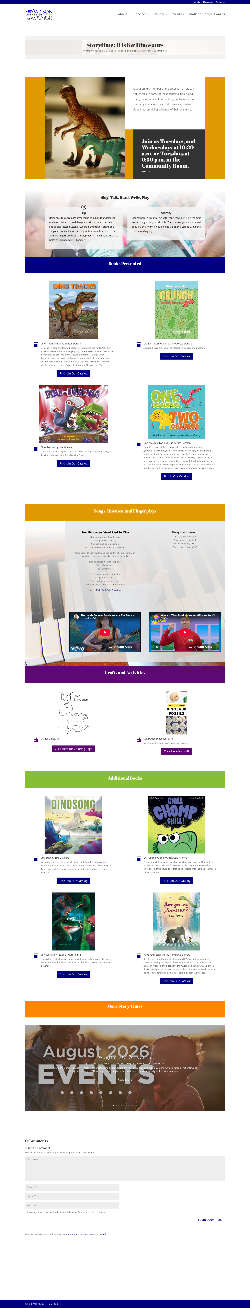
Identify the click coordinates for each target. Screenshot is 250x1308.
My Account (208, 2)
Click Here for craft (176, 751)
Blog (120, 51)
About (122, 14)
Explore (159, 14)
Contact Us (220, 2)
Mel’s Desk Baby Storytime (109, 590)
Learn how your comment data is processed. (84, 1234)
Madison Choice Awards (207, 14)
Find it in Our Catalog (73, 373)
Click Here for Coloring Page (73, 749)
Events (177, 14)
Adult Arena (121, 1063)
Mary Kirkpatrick (95, 1063)
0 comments (160, 51)
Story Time (145, 51)
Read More (125, 1079)
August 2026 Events (125, 1057)
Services (140, 14)
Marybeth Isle (93, 51)
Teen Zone (147, 1063)
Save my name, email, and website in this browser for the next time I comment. (67, 1212)
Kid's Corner (131, 51)
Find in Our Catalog (176, 476)
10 (136, 1105)
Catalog (197, 2)
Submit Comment (210, 1220)
